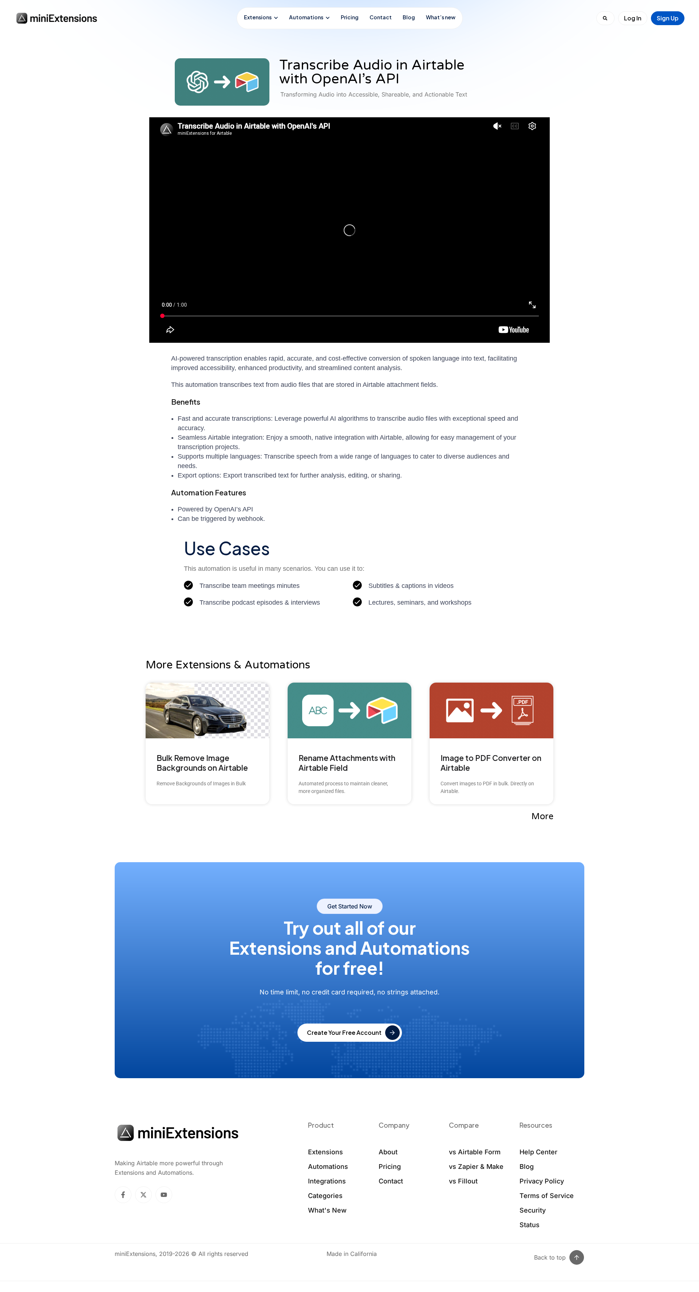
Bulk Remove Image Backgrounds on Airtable (202, 763)
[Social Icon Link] (123, 1194)
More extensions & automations (228, 665)
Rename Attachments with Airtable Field (347, 763)
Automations (306, 17)
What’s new (440, 17)
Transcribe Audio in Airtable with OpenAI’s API (372, 72)
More (542, 816)
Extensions (258, 17)
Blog (409, 17)
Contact (381, 17)
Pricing (350, 17)
